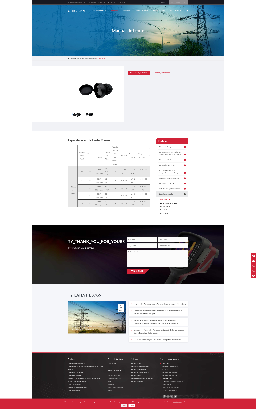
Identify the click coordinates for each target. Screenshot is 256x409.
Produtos (114, 10)
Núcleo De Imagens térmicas (169, 178)
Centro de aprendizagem (115, 387)
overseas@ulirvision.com (78, 2)
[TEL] (253, 265)
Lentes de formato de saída (168, 203)
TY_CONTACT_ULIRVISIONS (139, 73)
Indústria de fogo (136, 375)
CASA (72, 58)
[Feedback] (253, 275)
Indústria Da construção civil (140, 372)
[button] (119, 114)
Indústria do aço (136, 363)
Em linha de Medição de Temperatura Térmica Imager (169, 171)
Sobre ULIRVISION (99, 10)
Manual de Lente (101, 58)
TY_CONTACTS (175, 10)
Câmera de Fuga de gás (167, 165)
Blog (109, 381)
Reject (124, 405)
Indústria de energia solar (138, 369)
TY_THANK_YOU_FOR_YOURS (94, 241)
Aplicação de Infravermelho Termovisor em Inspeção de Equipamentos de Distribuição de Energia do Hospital (159, 331)
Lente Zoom (164, 213)
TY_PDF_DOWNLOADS (162, 73)
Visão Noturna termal (166, 183)
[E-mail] (253, 260)
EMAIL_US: (165, 363)
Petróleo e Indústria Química (140, 366)
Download (111, 384)
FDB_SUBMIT (137, 271)
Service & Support (142, 10)
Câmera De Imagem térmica (168, 147)
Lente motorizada (165, 206)
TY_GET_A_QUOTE (180, 2)
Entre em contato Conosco (170, 359)
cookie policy (177, 402)
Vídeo (110, 390)
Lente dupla (164, 210)
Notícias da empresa (114, 378)
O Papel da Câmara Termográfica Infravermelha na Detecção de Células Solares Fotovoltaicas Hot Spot (158, 312)
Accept (132, 405)
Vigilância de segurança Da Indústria (142, 378)
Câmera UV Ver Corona (167, 160)
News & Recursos (159, 10)
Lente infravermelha (88, 58)
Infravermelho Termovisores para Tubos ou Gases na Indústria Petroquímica (160, 304)
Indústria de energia (137, 381)
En (164, 2)
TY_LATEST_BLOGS (84, 295)
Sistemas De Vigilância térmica (169, 189)
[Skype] (253, 255)
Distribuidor (112, 363)
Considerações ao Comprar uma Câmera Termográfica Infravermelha (157, 340)
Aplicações (126, 10)
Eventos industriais (114, 375)
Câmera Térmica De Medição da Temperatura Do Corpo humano (170, 153)
